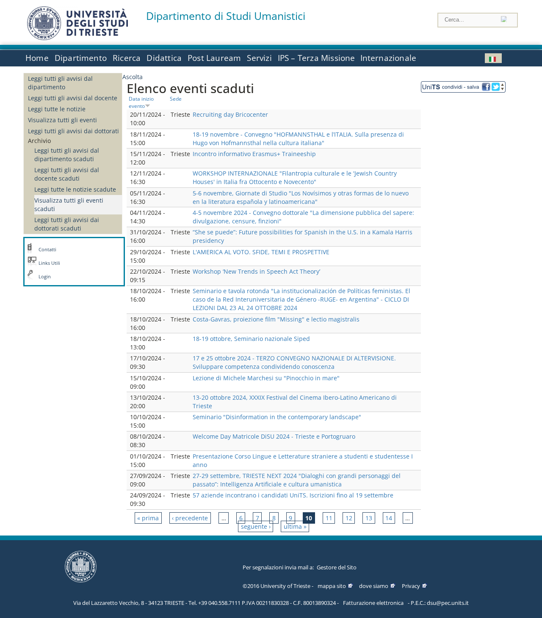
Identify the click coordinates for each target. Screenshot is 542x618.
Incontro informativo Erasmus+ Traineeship (254, 154)
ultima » (295, 526)
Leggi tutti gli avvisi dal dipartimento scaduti (66, 154)
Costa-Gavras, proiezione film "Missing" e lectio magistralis (276, 319)
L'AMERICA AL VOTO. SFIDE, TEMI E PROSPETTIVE (261, 252)
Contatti (47, 250)
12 (349, 518)
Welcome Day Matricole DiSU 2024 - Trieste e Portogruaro (274, 436)
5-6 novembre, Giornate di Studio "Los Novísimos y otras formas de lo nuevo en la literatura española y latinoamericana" (301, 197)
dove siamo (373, 586)
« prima (148, 518)
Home (37, 57)
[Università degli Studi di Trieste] (77, 38)
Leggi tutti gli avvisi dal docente (72, 98)
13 (368, 518)
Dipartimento (81, 57)
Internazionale (388, 57)
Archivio (39, 141)
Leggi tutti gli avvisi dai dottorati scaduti (66, 224)
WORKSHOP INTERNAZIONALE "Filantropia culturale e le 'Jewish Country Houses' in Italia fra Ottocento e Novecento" (295, 177)
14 (388, 518)
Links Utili (49, 263)
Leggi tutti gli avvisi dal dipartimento (60, 82)
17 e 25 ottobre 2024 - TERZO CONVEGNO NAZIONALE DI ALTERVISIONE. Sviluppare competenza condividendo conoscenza (294, 362)
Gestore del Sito (337, 567)
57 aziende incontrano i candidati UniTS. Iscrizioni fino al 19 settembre (293, 495)
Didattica (164, 57)
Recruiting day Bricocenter (230, 114)
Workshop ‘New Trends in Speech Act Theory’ (256, 271)
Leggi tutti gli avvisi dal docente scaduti (66, 174)
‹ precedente (190, 518)
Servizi (259, 57)
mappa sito (332, 586)
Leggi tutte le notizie (57, 109)
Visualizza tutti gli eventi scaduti (68, 204)
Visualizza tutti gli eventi (62, 120)
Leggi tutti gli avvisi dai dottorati (73, 131)
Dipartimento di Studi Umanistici (225, 16)
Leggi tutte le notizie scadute (75, 189)
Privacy (411, 586)
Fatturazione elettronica (373, 603)
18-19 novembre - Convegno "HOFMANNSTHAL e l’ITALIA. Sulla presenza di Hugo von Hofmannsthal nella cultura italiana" (298, 138)
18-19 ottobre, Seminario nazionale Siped (251, 339)
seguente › (256, 526)
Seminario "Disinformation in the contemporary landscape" (277, 417)
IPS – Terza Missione (316, 57)
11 (329, 518)
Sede (176, 98)
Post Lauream (214, 57)
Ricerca (127, 57)
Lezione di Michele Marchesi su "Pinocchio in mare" (266, 378)
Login (45, 277)
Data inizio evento (141, 102)
